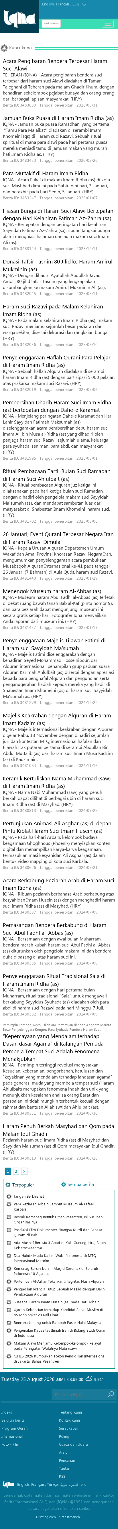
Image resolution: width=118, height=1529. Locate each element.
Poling (64, 1436)
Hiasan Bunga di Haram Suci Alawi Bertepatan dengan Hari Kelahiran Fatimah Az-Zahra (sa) (58, 214)
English (48, 3)
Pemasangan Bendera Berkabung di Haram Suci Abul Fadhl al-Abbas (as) (54, 928)
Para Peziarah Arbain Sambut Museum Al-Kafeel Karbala (54, 1206)
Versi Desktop (51, 23)
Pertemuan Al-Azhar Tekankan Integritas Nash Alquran (59, 1281)
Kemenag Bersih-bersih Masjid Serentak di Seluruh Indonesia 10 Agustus (56, 1271)
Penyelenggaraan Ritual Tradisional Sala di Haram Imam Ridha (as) (54, 979)
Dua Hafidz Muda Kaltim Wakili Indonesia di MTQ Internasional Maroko (55, 1258)
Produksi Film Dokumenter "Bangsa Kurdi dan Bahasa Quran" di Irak (58, 1232)
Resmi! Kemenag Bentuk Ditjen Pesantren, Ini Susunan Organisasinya (58, 1219)
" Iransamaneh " (70, 1516)
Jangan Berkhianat (29, 1196)
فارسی (75, 4)
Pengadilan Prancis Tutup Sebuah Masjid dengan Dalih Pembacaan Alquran (59, 1291)
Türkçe (52, 1484)
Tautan (64, 1468)
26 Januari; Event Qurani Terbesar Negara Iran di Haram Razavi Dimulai (58, 537)
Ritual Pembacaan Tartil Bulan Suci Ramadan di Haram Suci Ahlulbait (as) (57, 474)
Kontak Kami (69, 1420)
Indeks (6, 1412)
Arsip (63, 1452)
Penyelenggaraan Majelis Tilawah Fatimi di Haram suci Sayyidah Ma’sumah (54, 643)
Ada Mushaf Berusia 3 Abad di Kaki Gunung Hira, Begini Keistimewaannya (60, 1245)
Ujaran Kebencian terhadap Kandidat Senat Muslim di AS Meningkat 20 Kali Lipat (58, 1312)
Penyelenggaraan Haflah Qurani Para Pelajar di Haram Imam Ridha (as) (57, 360)
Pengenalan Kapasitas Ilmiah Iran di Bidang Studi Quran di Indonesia (60, 1333)
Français (63, 3)
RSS (62, 1476)
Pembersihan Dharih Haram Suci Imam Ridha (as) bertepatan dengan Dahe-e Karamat (57, 405)
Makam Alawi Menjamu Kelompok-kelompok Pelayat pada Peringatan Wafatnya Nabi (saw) (57, 1346)
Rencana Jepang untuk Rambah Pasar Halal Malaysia (57, 1322)
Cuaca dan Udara (73, 1444)
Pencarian (67, 1460)
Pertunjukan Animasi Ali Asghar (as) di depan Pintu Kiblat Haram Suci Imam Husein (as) (57, 826)
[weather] (89, 1379)
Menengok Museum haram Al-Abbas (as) (52, 591)
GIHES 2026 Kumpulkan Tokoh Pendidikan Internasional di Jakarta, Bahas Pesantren (59, 1358)
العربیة (64, 1484)
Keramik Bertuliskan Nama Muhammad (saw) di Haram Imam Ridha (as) (57, 781)
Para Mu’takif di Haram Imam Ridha (45, 173)
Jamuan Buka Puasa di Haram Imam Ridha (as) (58, 117)
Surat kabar (68, 1428)
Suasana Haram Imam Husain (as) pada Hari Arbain (56, 1301)
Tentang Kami (70, 1412)
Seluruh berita (13, 1420)
